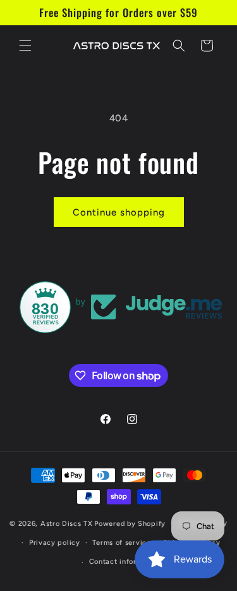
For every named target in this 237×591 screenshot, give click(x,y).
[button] (25, 45)
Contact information (125, 561)
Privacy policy (54, 543)
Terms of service (121, 543)
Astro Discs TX (66, 524)
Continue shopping (119, 212)
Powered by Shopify (130, 524)
